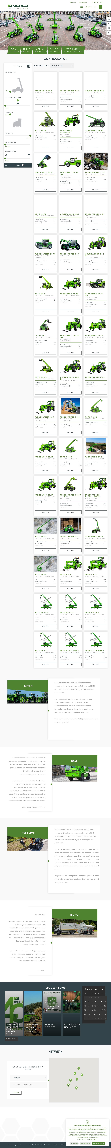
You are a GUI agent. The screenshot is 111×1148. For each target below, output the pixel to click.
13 (95, 1006)
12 (92, 1006)
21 (99, 1010)
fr (90, 7)
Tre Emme (70, 1107)
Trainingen (83, 2)
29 (102, 1014)
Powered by (18, 8)
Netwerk (53, 1107)
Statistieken (93, 1140)
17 (85, 1010)
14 (99, 1006)
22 (102, 1010)
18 (89, 1010)
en (95, 7)
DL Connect (71, 1114)
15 (102, 1006)
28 (98, 1014)
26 (92, 1014)
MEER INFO (41, 971)
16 (105, 1006)
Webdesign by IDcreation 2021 (20, 1145)
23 (105, 1010)
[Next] (106, 45)
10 (85, 1006)
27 (95, 1014)
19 (92, 1010)
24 (85, 1014)
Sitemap (38, 1145)
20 (95, 1010)
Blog (52, 1114)
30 (105, 1014)
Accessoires (71, 1111)
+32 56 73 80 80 (90, 1117)
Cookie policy (50, 1145)
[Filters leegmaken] (28, 66)
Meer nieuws (11, 1039)
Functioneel (82, 1140)
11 (88, 1006)
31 (85, 1018)
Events (52, 1111)
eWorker (73, 2)
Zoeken (15, 1093)
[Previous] (5, 45)
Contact (53, 1117)
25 (88, 1014)
